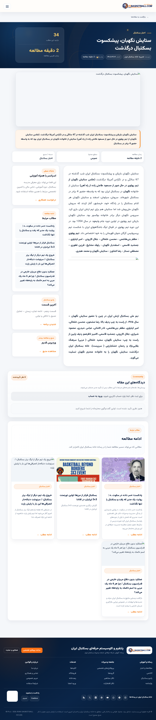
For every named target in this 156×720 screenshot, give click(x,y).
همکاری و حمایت (12, 650)
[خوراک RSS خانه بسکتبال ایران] (83, 697)
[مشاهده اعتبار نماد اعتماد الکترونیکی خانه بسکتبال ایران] (12, 696)
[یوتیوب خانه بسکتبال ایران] (107, 697)
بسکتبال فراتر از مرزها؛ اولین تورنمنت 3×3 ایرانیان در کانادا (37, 245)
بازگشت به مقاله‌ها (138, 17)
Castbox (34, 698)
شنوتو (25, 698)
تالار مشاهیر (109, 678)
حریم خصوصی (32, 678)
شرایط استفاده (32, 683)
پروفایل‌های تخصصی (105, 668)
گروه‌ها (111, 673)
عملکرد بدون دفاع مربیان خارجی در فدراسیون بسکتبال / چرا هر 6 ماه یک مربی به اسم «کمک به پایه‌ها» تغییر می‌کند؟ (37, 278)
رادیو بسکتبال (146, 678)
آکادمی (149, 673)
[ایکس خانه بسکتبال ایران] (89, 697)
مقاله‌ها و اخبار (146, 668)
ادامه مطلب (136, 535)
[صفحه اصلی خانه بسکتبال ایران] (139, 650)
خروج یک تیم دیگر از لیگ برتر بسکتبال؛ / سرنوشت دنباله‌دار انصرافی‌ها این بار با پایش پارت (40, 259)
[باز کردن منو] (7, 6)
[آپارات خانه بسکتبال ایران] (101, 697)
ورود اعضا (72, 683)
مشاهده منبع (49, 351)
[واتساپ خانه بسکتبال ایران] (113, 697)
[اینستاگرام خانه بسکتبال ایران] (125, 697)
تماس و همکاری (31, 673)
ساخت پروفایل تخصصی (32, 650)
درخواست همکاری (47, 200)
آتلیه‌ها (73, 668)
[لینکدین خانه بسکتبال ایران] (95, 697)
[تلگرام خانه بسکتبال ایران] (119, 697)
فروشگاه (72, 673)
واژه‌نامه (148, 683)
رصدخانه (72, 678)
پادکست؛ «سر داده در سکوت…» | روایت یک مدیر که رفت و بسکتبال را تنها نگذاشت (37, 230)
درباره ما (34, 668)
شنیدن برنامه (49, 324)
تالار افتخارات (108, 683)
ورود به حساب (95, 396)
